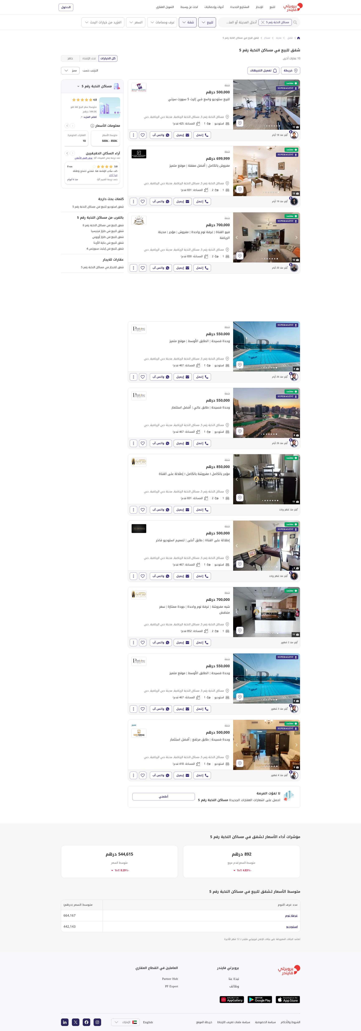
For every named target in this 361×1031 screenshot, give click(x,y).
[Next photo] (296, 105)
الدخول (66, 7)
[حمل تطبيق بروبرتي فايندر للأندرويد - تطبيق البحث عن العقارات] (260, 999)
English (148, 1022)
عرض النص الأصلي (84, 158)
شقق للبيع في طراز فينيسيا (107, 231)
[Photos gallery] (266, 105)
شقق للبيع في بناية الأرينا (109, 242)
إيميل (180, 135)
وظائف (234, 986)
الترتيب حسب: (90, 70)
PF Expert (171, 986)
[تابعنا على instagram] (97, 1022)
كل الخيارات (108, 58)
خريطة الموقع (204, 1022)
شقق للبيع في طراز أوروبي (108, 237)
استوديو (292, 926)
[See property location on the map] (240, 123)
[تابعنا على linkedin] (65, 1022)
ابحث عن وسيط (189, 7)
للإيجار (259, 7)
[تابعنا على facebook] (86, 1022)
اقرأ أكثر (113, 175)
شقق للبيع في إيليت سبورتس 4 (105, 248)
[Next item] (67, 125)
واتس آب (158, 135)
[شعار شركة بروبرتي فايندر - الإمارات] (293, 7)
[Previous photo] (237, 105)
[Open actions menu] (133, 135)
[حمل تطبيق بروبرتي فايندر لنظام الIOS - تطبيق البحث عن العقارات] (288, 999)
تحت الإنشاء (89, 58)
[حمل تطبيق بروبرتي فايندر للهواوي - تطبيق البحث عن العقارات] (232, 999)
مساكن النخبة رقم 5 (277, 22)
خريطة (288, 70)
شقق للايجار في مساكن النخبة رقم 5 (102, 267)
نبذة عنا (234, 979)
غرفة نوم (291, 915)
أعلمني (163, 796)
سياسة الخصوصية (265, 1022)
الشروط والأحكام (290, 1022)
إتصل (199, 135)
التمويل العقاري (165, 7)
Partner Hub (170, 979)
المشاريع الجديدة (239, 7)
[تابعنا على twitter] (75, 1022)
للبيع (272, 7)
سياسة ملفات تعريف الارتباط (233, 1022)
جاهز (70, 58)
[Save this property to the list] (142, 135)
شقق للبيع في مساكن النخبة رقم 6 (103, 225)
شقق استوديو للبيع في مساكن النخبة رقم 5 (98, 206)
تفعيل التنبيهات (261, 70)
